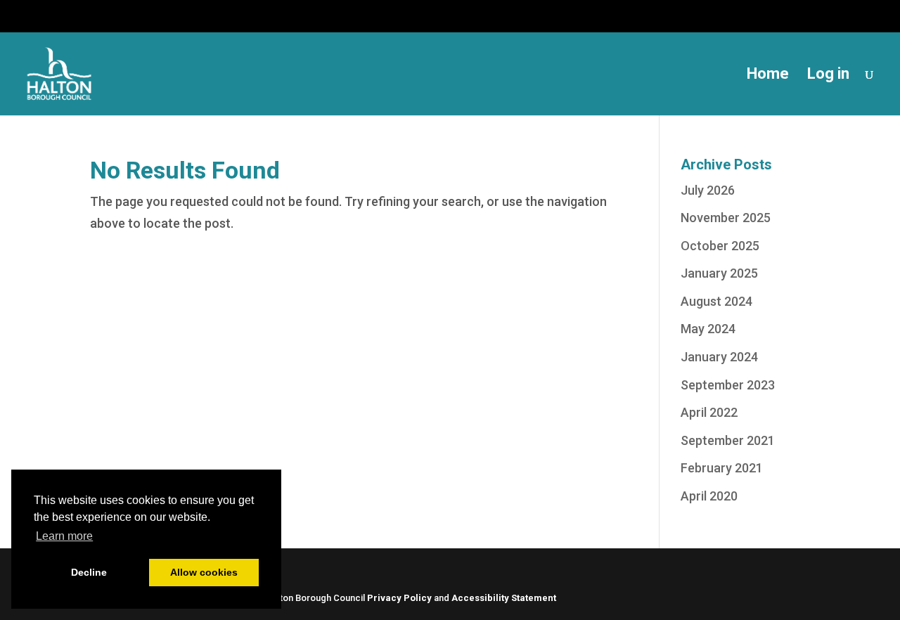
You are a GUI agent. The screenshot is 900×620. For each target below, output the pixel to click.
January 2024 (719, 356)
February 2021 (722, 467)
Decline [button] (89, 572)
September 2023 (728, 384)
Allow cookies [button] (204, 572)
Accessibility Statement (503, 598)
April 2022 (709, 412)
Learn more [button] (64, 536)
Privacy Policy (399, 598)
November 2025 (726, 217)
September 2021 (728, 440)
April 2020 (709, 496)
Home (768, 75)
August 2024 (716, 301)
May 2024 (708, 328)
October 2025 (720, 245)
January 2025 (719, 273)
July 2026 (708, 190)
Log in (828, 75)
